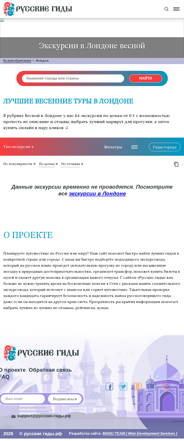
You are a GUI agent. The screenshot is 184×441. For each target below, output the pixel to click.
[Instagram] (166, 386)
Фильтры (113, 146)
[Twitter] (123, 386)
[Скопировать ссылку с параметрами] (176, 164)
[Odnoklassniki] (138, 386)
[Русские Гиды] (37, 9)
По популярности (17, 164)
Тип (16, 146)
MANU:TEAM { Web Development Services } (140, 433)
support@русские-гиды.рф (44, 416)
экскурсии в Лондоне (97, 193)
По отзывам (70, 164)
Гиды (164, 147)
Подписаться (65, 399)
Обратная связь (50, 370)
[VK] (152, 386)
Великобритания (17, 60)
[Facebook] (109, 386)
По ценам (47, 164)
